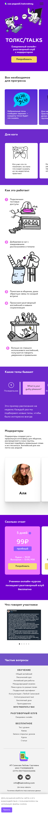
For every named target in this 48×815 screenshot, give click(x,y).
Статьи (24, 741)
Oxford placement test (24, 697)
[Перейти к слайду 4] (26, 643)
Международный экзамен (24, 684)
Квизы (24, 731)
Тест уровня (24, 727)
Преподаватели (24, 704)
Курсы (24, 737)
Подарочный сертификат (24, 690)
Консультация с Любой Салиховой (24, 694)
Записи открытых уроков (24, 734)
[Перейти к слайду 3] (24, 643)
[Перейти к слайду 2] (21, 643)
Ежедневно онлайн (24, 717)
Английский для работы (24, 681)
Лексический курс (24, 677)
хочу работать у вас (24, 707)
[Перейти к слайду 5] (28, 643)
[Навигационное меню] (41, 4)
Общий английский (24, 674)
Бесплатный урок (24, 700)
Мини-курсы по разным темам (24, 687)
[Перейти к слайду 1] (19, 643)
